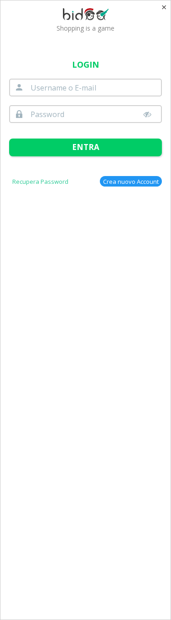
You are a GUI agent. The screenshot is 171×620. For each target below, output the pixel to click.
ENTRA (85, 147)
